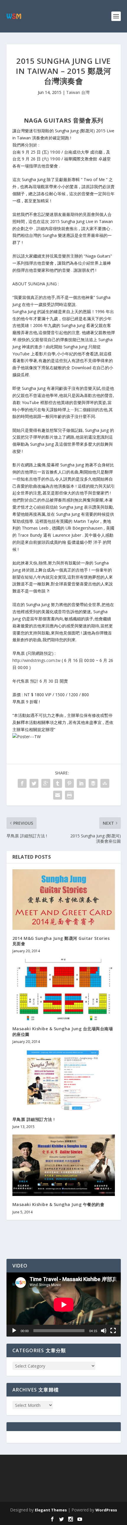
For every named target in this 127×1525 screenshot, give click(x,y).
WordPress (106, 1510)
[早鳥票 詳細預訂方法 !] (63, 1080)
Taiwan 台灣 (77, 92)
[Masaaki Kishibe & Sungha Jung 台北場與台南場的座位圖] (63, 989)
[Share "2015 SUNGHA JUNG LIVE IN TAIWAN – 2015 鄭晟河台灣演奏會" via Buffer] (93, 783)
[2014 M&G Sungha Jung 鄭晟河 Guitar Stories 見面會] (63, 899)
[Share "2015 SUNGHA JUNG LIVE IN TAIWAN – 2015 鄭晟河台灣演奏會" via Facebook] (22, 783)
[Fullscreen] (113, 1331)
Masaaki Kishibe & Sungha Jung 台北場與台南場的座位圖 (62, 1031)
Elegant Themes (51, 1510)
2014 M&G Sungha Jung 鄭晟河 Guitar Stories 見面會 (61, 940)
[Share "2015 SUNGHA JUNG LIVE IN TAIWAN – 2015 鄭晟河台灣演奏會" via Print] (69, 795)
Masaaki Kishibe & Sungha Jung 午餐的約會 (58, 1204)
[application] (63, 1304)
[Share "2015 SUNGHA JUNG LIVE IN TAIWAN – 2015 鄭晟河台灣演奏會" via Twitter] (34, 783)
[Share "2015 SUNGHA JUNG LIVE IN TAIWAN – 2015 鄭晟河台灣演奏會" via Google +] (46, 783)
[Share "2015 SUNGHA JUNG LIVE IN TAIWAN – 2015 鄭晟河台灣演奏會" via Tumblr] (58, 783)
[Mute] (104, 1331)
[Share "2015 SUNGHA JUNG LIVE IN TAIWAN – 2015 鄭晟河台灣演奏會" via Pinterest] (69, 783)
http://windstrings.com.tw (36, 660)
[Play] (14, 1331)
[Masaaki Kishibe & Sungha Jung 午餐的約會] (63, 1165)
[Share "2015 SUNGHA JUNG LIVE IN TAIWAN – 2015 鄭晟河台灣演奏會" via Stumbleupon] (105, 783)
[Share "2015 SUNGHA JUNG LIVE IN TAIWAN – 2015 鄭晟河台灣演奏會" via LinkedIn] (81, 783)
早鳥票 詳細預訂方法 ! (33, 1119)
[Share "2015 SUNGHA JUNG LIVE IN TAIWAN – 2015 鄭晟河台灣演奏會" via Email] (58, 795)
